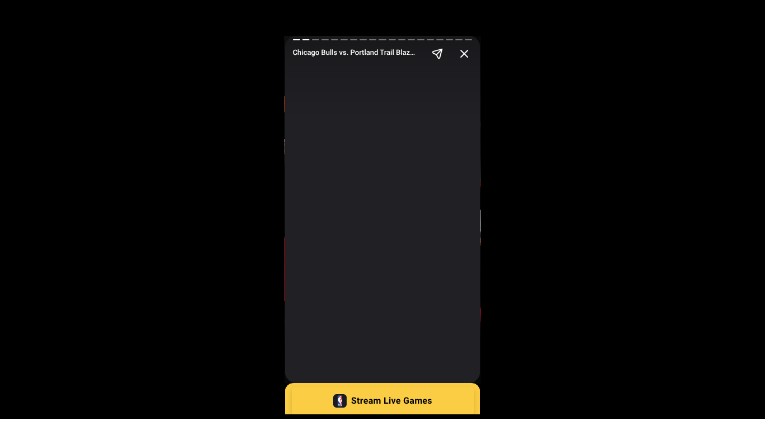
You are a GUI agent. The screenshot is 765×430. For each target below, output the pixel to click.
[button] (383, 401)
